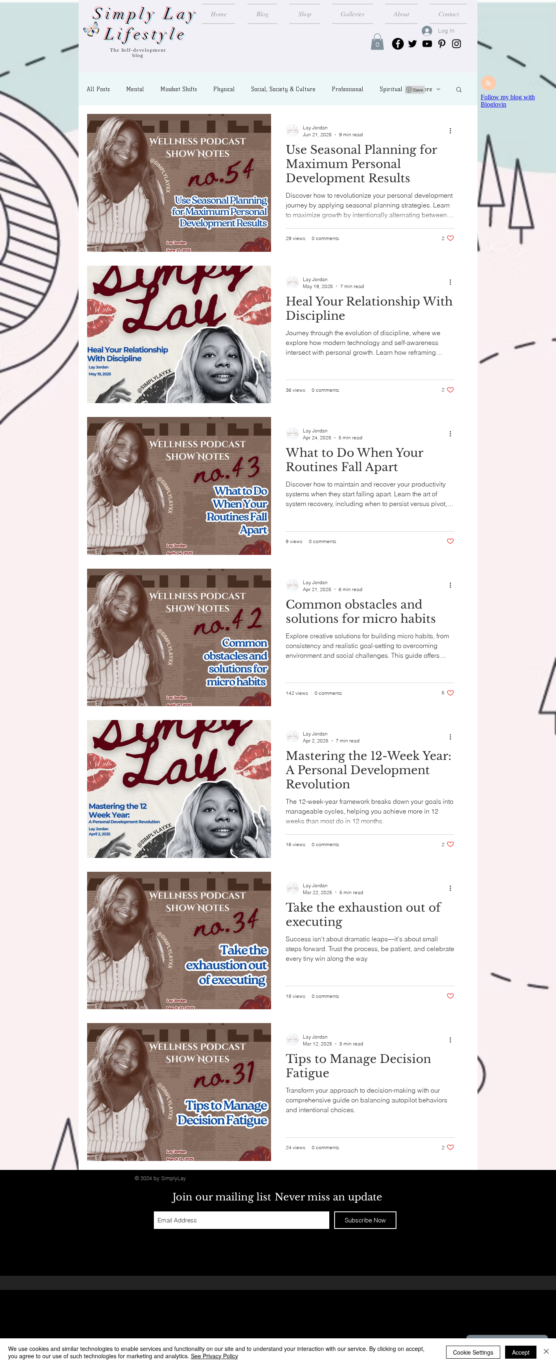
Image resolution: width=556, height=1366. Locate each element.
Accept (521, 1352)
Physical (224, 89)
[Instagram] (456, 44)
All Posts (98, 89)
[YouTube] (427, 44)
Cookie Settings (473, 1352)
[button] (377, 41)
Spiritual (391, 89)
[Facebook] (398, 44)
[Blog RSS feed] (488, 83)
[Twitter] (412, 44)
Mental (135, 89)
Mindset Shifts (178, 89)
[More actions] (453, 130)
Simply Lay (146, 14)
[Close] (546, 1352)
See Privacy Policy (214, 1356)
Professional (347, 89)
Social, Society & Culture (283, 89)
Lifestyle (146, 34)
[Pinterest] (442, 44)
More (425, 89)
